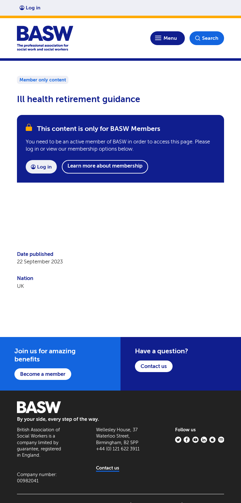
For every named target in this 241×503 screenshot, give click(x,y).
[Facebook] (187, 440)
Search (210, 38)
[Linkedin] (204, 440)
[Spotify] (221, 440)
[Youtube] (195, 440)
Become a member (43, 374)
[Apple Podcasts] (212, 440)
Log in (33, 8)
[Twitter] (178, 440)
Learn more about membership (104, 166)
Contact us (154, 366)
